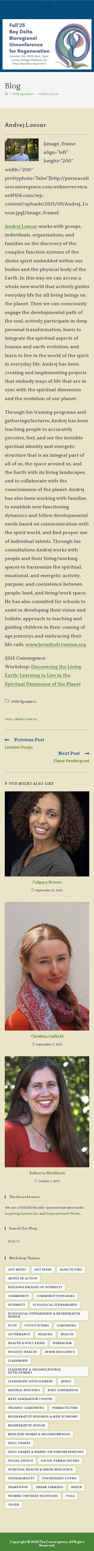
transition (18, 1487)
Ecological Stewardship (55, 1305)
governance (19, 1334)
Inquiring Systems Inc (22, 1213)
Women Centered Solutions (33, 1496)
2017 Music (17, 1269)
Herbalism (62, 1343)
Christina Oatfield (47, 1036)
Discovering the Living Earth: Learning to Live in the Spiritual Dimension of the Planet (43, 675)
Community (18, 1296)
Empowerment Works (63, 1213)
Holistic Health (22, 1352)
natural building (24, 1390)
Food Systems (37, 1325)
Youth (13, 1504)
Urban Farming (49, 1487)
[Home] (6, 94)
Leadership (18, 1360)
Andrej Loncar (48, 94)
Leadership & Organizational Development (34, 1371)
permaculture (65, 1407)
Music (66, 1381)
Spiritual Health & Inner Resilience (40, 1469)
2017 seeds (43, 1269)
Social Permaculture (60, 1460)
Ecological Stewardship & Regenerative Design (44, 1315)
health (67, 1334)
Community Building (56, 1296)
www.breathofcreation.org (56, 644)
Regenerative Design (26, 1425)
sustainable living (59, 1478)
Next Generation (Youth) (30, 1399)
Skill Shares (19, 1443)
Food (12, 1325)
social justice (20, 1460)
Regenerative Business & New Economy (43, 1416)
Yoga (70, 1496)
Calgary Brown (47, 882)
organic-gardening (26, 1407)
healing (45, 1334)
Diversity (16, 1305)
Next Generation (63, 1390)
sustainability (21, 1478)
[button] (47, 7)
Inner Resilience (60, 1352)
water (76, 1487)
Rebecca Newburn (47, 1173)
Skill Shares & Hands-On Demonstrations (45, 1452)
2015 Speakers (24, 702)
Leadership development (30, 1381)
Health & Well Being (26, 1343)
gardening (66, 1325)
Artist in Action (22, 1278)
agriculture (71, 1269)
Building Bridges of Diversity (35, 1287)
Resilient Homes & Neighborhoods (39, 1434)
